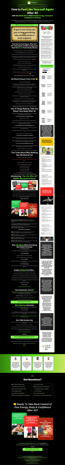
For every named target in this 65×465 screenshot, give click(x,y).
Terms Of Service (31, 462)
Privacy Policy (34, 462)
